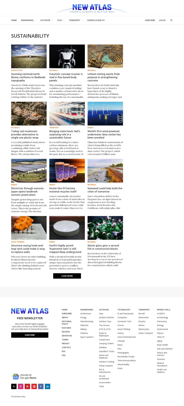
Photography (123, 352)
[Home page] (92, 8)
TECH (59, 20)
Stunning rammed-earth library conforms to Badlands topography (28, 77)
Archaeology (162, 317)
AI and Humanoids (125, 313)
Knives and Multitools (103, 356)
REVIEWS (66, 331)
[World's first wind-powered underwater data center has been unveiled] (105, 113)
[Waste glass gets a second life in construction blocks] (105, 228)
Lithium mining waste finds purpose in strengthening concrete (104, 77)
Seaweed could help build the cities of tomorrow (105, 190)
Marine (141, 325)
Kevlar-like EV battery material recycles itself (63, 190)
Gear (101, 313)
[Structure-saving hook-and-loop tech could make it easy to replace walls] (29, 228)
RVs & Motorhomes (105, 370)
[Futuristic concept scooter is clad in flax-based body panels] (67, 56)
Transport (54, 127)
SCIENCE (161, 313)
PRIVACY (65, 343)
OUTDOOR (45, 20)
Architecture (16, 70)
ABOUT (65, 317)
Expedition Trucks (106, 351)
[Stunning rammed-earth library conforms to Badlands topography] (29, 56)
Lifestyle (121, 341)
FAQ (63, 355)
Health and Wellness (161, 370)
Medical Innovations (162, 364)
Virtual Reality (123, 364)
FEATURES (66, 328)
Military (83, 329)
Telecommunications (126, 360)
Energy (90, 127)
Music (120, 345)
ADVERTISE (67, 335)
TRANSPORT (74, 20)
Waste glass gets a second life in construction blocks (103, 247)
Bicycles (141, 321)
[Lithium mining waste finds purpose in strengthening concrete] (105, 56)
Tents (101, 386)
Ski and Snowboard (104, 377)
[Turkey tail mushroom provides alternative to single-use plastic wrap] (29, 113)
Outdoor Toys (105, 321)
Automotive (143, 317)
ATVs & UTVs (105, 329)
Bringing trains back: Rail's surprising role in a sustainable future (64, 134)
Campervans (104, 339)
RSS (63, 351)
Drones (120, 325)
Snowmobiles (105, 382)
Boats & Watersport (104, 334)
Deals (119, 368)
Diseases (161, 359)
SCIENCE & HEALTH (96, 20)
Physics (160, 333)
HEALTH (160, 337)
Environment (162, 329)
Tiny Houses (104, 325)
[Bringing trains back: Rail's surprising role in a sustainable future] (67, 113)
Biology (160, 325)
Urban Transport (145, 333)
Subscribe (30, 335)
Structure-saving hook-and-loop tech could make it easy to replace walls (28, 249)
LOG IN (162, 20)
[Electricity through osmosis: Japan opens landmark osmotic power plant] (29, 171)
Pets (119, 348)
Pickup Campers (106, 365)
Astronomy (162, 321)
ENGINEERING (27, 20)
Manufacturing (86, 321)
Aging (159, 341)
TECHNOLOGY (123, 309)
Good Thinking (17, 242)
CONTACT (66, 347)
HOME (14, 20)
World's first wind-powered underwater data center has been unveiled (104, 134)
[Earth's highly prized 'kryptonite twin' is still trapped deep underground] (67, 228)
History (120, 333)
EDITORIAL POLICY (67, 322)
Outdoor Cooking (106, 361)
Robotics (84, 333)
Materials (53, 70)
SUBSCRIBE (150, 20)
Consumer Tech (124, 321)
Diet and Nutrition (165, 348)
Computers (122, 317)
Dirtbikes (103, 347)
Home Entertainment (126, 337)
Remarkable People (125, 356)
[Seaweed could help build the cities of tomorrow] (105, 171)
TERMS (65, 339)
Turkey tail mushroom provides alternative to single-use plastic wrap (24, 134)
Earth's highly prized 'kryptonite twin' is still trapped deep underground (65, 249)
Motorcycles (143, 329)
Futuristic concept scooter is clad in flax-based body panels (66, 77)
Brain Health (162, 345)
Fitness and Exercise (162, 353)
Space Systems (87, 337)
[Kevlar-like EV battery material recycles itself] (67, 171)
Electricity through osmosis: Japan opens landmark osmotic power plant (27, 191)
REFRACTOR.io (163, 309)
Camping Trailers (106, 343)
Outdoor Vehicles (106, 317)
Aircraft (141, 313)
